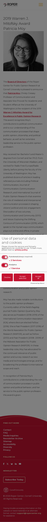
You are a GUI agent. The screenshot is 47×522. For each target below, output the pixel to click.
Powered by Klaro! (37, 283)
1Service (14, 268)
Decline (7, 277)
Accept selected (22, 277)
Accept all (38, 277)
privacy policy (21, 250)
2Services (15, 260)
